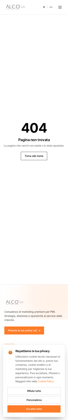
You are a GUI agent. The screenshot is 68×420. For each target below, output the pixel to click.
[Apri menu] (60, 7)
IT (44, 7)
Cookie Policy (46, 381)
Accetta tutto (34, 408)
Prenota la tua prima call (24, 330)
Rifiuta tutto (34, 390)
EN (51, 7)
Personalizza (34, 399)
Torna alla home (34, 155)
